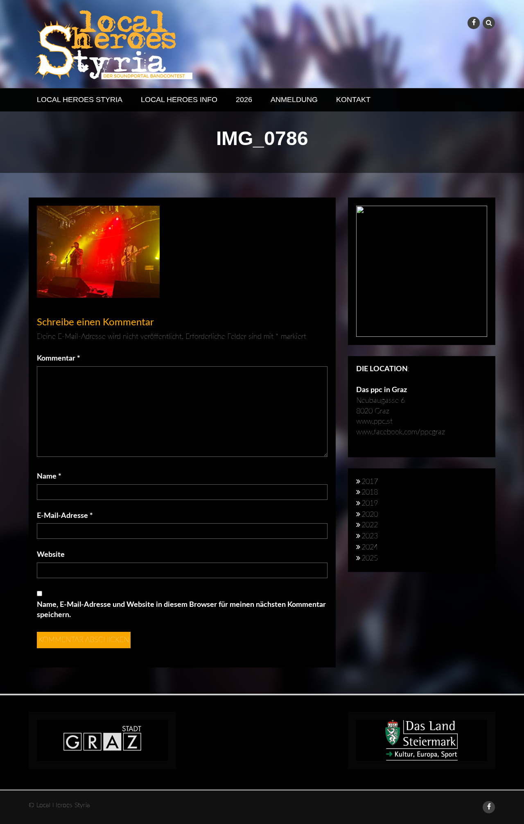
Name (49, 476)
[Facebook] (474, 23)
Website (51, 554)
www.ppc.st (374, 421)
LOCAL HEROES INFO (179, 99)
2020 (369, 514)
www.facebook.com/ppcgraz (400, 432)
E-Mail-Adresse (65, 516)
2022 (369, 525)
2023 (369, 536)
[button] (421, 271)
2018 (369, 492)
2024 (369, 547)
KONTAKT (353, 99)
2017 (369, 482)
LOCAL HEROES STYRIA (79, 99)
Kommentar (58, 358)
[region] (421, 271)
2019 (369, 503)
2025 (369, 558)
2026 (244, 99)
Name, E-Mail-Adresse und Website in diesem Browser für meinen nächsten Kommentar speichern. (181, 610)
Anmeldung (294, 99)
